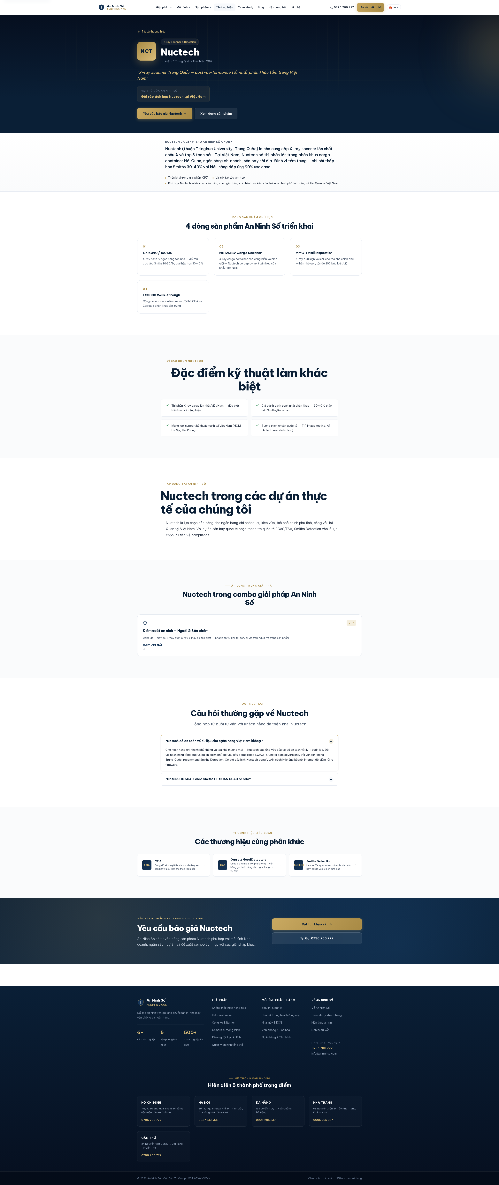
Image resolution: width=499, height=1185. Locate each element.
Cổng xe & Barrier (223, 1022)
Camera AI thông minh (226, 1030)
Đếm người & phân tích (226, 1037)
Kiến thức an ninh (322, 1022)
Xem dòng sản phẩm (216, 113)
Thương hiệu (224, 7)
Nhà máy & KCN (272, 1022)
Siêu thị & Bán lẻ (272, 1007)
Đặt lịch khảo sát (315, 924)
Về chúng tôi (277, 7)
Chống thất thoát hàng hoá (229, 1007)
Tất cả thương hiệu (153, 31)
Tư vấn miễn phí (370, 7)
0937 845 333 (209, 1120)
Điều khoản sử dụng (349, 1178)
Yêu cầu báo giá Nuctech (162, 113)
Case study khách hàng (326, 1015)
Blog (261, 7)
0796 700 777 (344, 7)
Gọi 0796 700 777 (319, 938)
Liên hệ (295, 7)
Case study (245, 7)
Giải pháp (162, 7)
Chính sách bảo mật (320, 1178)
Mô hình (182, 7)
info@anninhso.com (324, 1053)
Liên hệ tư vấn (320, 1030)
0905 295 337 (266, 1120)
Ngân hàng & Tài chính (276, 1037)
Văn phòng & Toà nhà (276, 1030)
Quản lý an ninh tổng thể (227, 1044)
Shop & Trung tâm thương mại (281, 1015)
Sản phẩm (202, 7)
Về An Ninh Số (320, 1007)
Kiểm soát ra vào (222, 1015)
